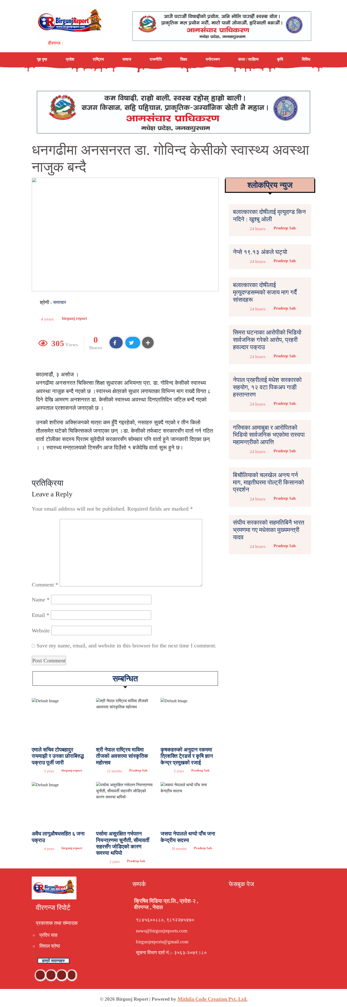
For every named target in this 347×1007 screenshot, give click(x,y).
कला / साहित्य (248, 59)
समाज (126, 59)
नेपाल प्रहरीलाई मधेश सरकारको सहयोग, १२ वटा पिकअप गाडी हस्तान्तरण (267, 387)
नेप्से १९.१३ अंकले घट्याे (260, 252)
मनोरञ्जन (213, 59)
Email (40, 615)
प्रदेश (70, 59)
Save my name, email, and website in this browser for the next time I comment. (126, 645)
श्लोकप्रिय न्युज (270, 185)
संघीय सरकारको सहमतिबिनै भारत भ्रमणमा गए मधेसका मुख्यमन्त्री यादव (268, 530)
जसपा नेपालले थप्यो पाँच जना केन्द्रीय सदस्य (188, 837)
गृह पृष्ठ (42, 59)
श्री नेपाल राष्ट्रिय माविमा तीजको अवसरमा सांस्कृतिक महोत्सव (122, 756)
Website (41, 630)
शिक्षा (183, 59)
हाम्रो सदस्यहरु (53, 961)
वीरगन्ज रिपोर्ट (53, 908)
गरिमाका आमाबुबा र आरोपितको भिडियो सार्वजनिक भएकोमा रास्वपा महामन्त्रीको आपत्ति (269, 435)
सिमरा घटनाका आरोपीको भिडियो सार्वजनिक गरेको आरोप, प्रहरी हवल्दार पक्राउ (267, 339)
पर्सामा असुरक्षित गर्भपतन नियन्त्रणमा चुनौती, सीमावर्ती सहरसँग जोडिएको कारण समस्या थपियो (122, 843)
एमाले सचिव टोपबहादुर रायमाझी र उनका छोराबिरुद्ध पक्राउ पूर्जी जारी (58, 756)
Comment (45, 584)
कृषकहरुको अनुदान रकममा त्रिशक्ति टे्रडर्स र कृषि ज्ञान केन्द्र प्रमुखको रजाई (187, 756)
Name (41, 599)
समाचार (59, 302)
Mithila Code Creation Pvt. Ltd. (212, 999)
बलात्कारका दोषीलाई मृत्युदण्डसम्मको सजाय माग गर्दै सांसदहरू (265, 292)
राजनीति (156, 59)
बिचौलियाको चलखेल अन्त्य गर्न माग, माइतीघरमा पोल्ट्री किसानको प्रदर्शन (268, 482)
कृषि (280, 59)
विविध (306, 59)
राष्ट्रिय (98, 59)
